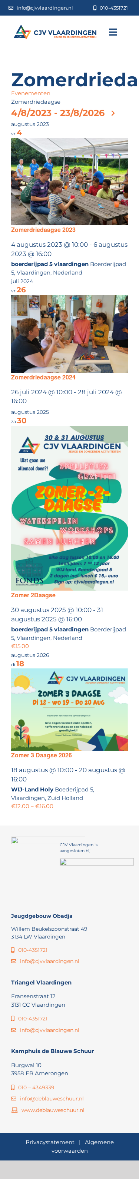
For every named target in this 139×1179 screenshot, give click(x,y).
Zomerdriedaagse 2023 (43, 229)
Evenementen (30, 93)
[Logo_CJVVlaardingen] (55, 27)
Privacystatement (50, 1142)
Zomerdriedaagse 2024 (43, 377)
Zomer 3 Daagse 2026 (41, 755)
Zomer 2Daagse (33, 595)
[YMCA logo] (97, 860)
